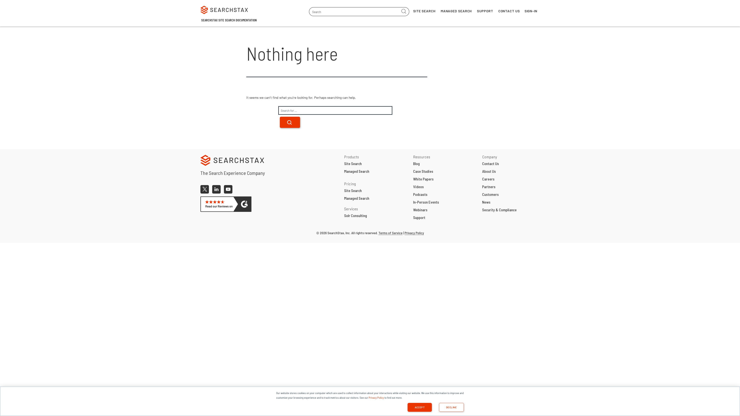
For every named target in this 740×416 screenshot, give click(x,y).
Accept (420, 407)
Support (485, 11)
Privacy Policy (376, 397)
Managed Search (456, 11)
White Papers (423, 179)
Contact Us (509, 11)
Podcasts (420, 194)
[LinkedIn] (216, 189)
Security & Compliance (499, 209)
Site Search (424, 11)
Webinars (420, 209)
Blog (416, 163)
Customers (490, 194)
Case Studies (423, 171)
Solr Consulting (355, 215)
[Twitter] (204, 189)
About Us (489, 171)
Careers (488, 179)
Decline (451, 407)
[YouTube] (228, 189)
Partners (488, 186)
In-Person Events (426, 202)
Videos (418, 186)
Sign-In (531, 11)
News (486, 202)
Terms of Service (390, 233)
